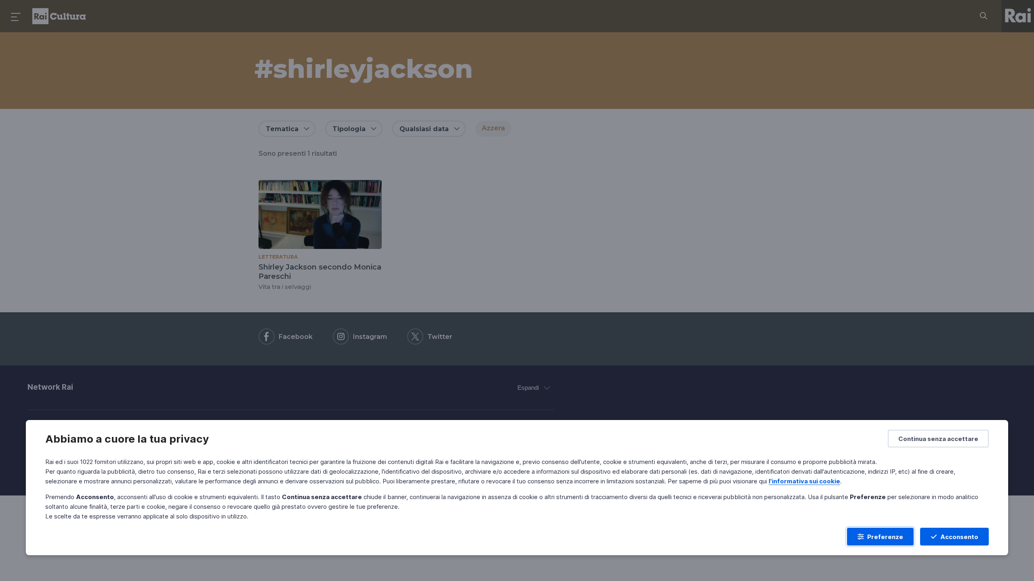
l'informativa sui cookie (804, 481)
